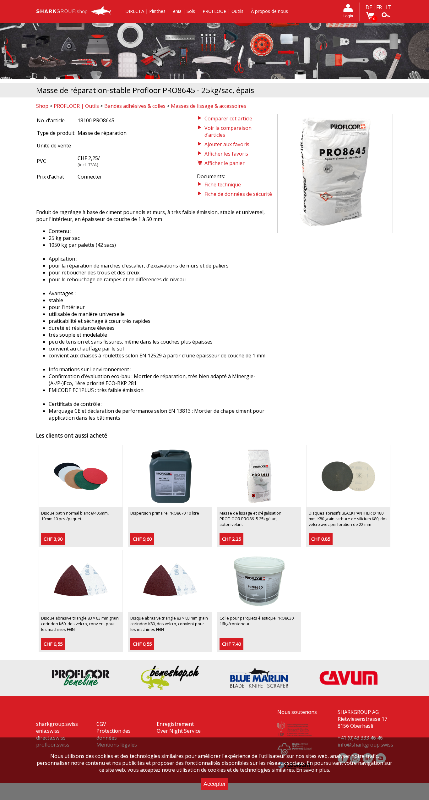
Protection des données (113, 734)
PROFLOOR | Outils (223, 11)
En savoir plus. (313, 769)
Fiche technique (222, 184)
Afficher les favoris (226, 153)
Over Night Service (179, 730)
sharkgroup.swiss (57, 723)
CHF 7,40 (231, 644)
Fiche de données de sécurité (238, 193)
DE (369, 7)
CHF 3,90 (53, 539)
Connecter (90, 176)
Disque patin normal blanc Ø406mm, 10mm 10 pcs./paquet (75, 515)
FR (379, 7)
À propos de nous (269, 11)
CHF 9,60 (142, 539)
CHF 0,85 (320, 539)
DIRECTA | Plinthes (145, 11)
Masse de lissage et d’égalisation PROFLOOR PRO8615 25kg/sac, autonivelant (250, 518)
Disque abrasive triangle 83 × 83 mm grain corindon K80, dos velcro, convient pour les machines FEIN (169, 623)
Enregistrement (175, 723)
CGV (101, 723)
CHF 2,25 (231, 539)
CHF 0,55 (53, 644)
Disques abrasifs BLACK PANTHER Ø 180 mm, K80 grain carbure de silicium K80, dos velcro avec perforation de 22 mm (348, 518)
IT (388, 7)
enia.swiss (48, 730)
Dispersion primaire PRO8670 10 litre (164, 513)
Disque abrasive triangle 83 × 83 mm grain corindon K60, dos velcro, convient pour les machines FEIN (80, 623)
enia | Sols (184, 11)
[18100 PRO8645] (335, 229)
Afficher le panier (224, 163)
